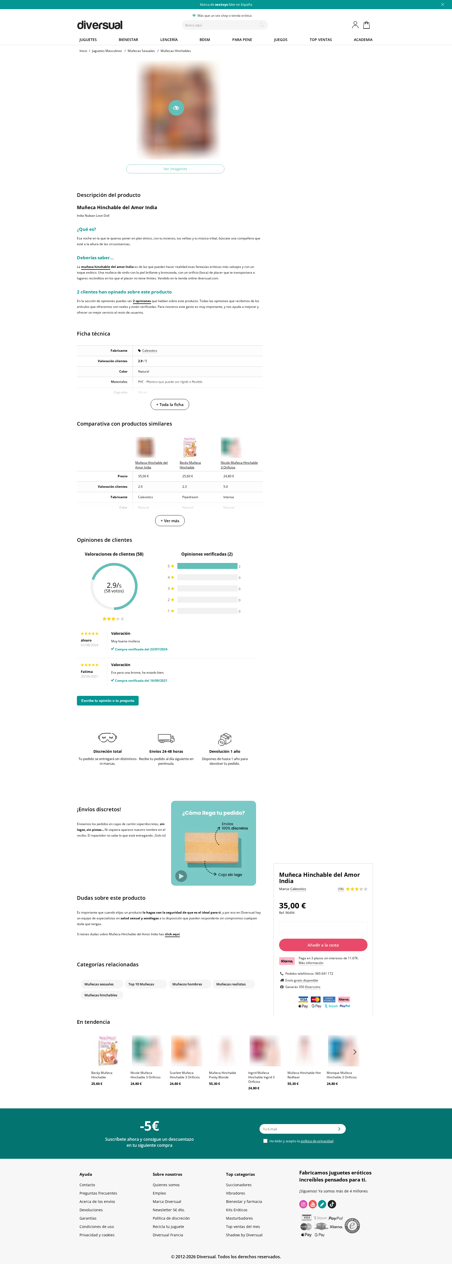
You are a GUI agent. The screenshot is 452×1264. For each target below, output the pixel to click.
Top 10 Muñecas (141, 984)
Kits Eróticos (236, 1209)
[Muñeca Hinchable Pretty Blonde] (226, 1051)
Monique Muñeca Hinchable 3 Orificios (342, 1075)
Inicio (83, 51)
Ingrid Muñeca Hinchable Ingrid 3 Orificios (261, 1077)
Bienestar (128, 39)
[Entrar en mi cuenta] (355, 24)
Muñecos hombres (187, 984)
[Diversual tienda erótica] (119, 24)
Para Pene (242, 39)
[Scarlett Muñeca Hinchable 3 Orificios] (187, 1051)
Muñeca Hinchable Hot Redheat (304, 1075)
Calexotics (149, 350)
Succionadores (239, 1184)
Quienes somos (166, 1184)
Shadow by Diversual (244, 1234)
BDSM (205, 39)
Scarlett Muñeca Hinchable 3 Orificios (185, 1075)
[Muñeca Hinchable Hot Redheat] (304, 1051)
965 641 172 (324, 973)
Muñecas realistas (231, 984)
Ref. (282, 912)
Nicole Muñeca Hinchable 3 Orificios (146, 1075)
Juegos (280, 39)
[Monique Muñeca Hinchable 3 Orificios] (344, 1051)
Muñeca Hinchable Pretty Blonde (222, 1075)
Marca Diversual (167, 1201)
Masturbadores (239, 1218)
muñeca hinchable (95, 266)
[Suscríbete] (339, 1130)
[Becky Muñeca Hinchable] (108, 1051)
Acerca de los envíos (97, 1201)
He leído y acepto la (301, 1141)
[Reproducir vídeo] (181, 876)
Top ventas (321, 39)
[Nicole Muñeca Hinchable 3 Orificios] (148, 1051)
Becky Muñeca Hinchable (101, 1075)
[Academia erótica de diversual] (322, 1204)
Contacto (87, 1184)
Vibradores (235, 1193)
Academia (363, 39)
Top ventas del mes (243, 1226)
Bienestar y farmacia (244, 1201)
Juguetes (88, 39)
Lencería (169, 39)
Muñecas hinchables (100, 995)
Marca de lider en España (226, 4)
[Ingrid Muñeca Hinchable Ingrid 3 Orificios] (265, 1051)
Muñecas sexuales (99, 984)
